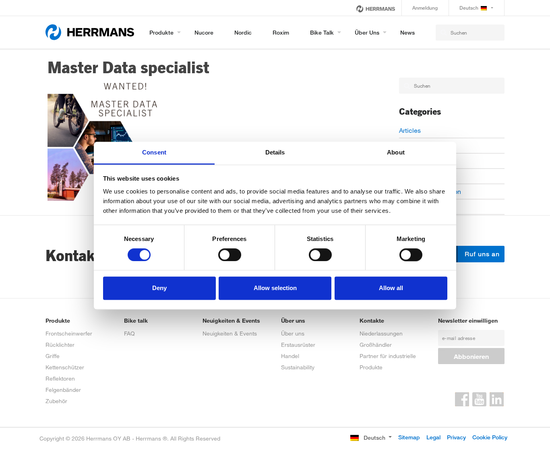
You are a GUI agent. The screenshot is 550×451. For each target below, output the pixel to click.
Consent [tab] (154, 152)
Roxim (281, 32)
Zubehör (56, 400)
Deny (159, 288)
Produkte (161, 32)
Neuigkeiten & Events (230, 333)
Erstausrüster (298, 344)
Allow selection (275, 288)
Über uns (367, 32)
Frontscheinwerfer (68, 333)
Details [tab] (275, 152)
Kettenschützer (64, 367)
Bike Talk (322, 32)
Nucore (203, 32)
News (407, 32)
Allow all (391, 288)
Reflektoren (60, 378)
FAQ (129, 333)
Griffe (52, 355)
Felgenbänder (63, 389)
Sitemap (409, 437)
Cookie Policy (489, 437)
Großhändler (376, 344)
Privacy (456, 437)
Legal (433, 437)
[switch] (229, 254)
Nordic (243, 32)
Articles (410, 130)
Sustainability (297, 367)
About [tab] (396, 152)
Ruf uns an (481, 254)
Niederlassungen (381, 333)
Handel (290, 355)
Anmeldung (425, 8)
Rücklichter (59, 344)
